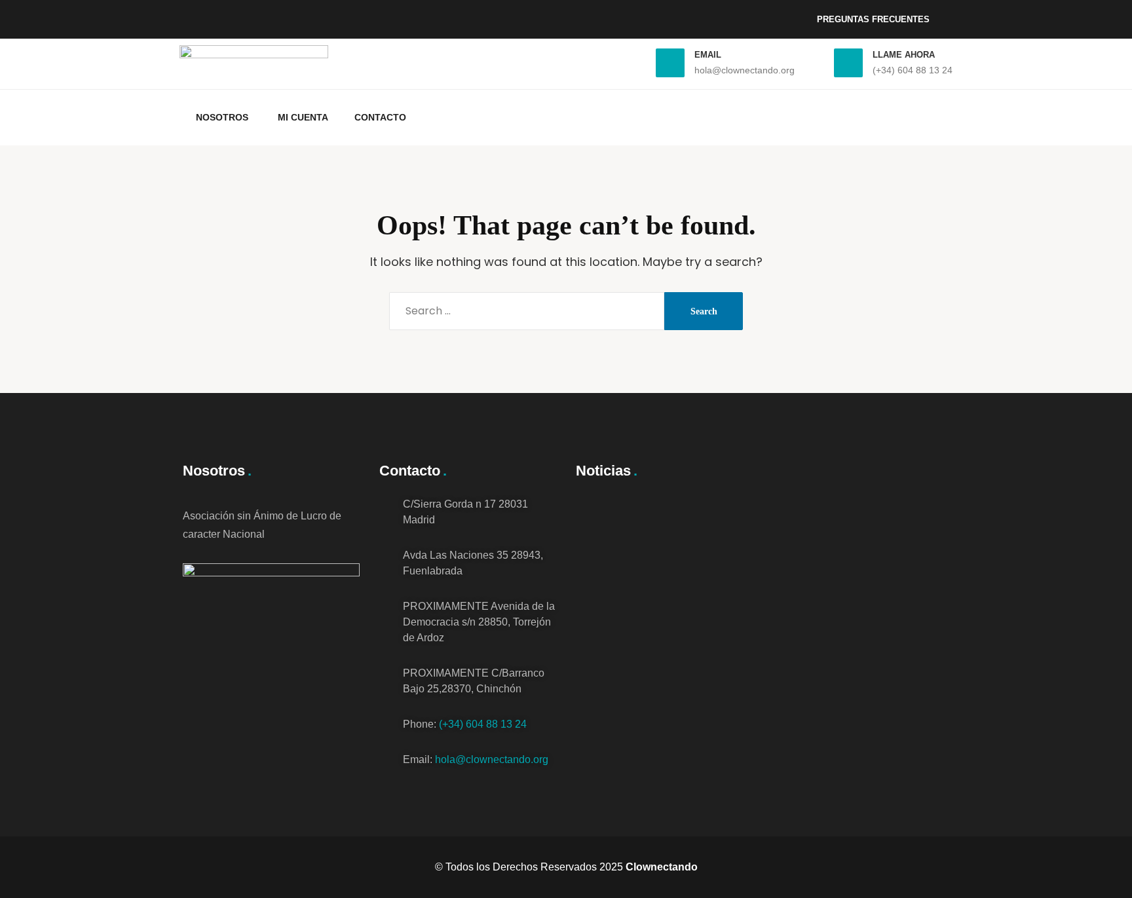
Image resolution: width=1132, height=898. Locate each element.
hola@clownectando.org (491, 759)
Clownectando (662, 866)
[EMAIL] (670, 62)
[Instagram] (234, 16)
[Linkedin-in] (270, 16)
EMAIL (707, 55)
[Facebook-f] (199, 16)
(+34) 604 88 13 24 (483, 724)
